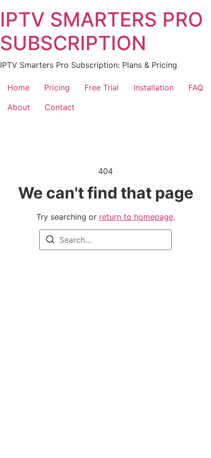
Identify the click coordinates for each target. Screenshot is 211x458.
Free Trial (101, 87)
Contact (60, 107)
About (18, 107)
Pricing (57, 87)
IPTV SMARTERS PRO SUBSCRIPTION (101, 31)
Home (18, 87)
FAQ (195, 87)
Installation (153, 87)
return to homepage (136, 217)
